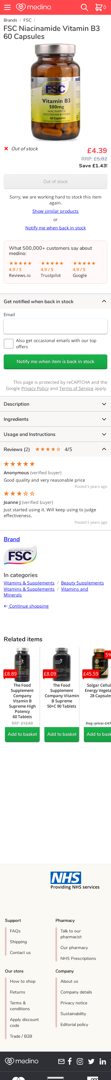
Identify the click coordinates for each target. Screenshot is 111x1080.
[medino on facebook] (68, 1061)
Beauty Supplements (82, 583)
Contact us (20, 953)
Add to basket (22, 734)
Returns (17, 992)
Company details (76, 992)
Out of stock (55, 181)
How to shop (22, 981)
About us (69, 981)
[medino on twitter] (90, 1061)
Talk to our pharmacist (71, 934)
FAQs (15, 931)
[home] (40, 7)
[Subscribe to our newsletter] (60, 1061)
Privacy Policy (35, 388)
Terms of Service (76, 388)
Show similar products (55, 211)
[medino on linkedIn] (101, 1061)
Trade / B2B (21, 1036)
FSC (27, 20)
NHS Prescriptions (78, 958)
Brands (10, 20)
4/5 (38, 449)
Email (9, 314)
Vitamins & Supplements (29, 583)
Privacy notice (73, 1003)
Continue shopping (28, 606)
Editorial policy (74, 1025)
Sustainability (73, 1014)
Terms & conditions (20, 1006)
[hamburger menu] (7, 7)
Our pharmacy (74, 948)
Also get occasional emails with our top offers (56, 343)
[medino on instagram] (78, 1061)
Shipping (18, 942)
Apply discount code (24, 1022)
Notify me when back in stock (55, 228)
